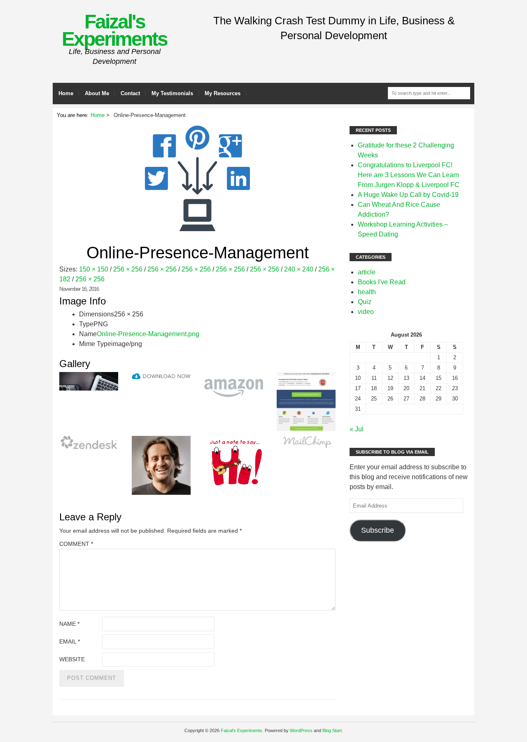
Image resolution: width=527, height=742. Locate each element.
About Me (97, 93)
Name (69, 623)
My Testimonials (172, 93)
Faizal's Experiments (114, 30)
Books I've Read (382, 282)
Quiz (364, 301)
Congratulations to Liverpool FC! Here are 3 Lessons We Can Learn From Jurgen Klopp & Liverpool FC (408, 175)
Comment (76, 544)
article (366, 272)
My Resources (222, 93)
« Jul (357, 429)
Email (69, 641)
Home (65, 93)
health (367, 291)
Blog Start (332, 730)
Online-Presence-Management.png (148, 333)
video (366, 311)
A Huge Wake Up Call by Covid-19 (408, 194)
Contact (130, 93)
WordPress (301, 730)
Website (72, 659)
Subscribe (377, 530)
